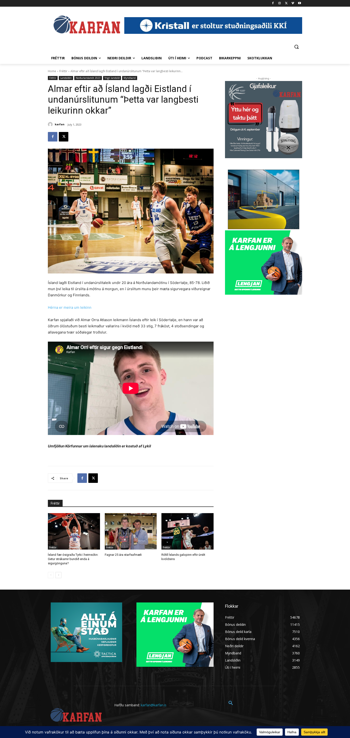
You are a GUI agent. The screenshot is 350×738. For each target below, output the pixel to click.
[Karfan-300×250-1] (263, 262)
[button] (296, 46)
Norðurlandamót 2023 (88, 78)
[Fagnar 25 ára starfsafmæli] (131, 531)
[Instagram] (279, 3)
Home (52, 71)
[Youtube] (299, 3)
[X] (286, 3)
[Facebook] (273, 3)
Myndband (130, 78)
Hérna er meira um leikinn (69, 307)
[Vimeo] (292, 3)
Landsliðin (66, 78)
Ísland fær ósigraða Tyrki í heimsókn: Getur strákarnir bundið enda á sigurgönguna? (73, 559)
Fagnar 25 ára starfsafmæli (123, 554)
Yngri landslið (112, 78)
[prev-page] (51, 575)
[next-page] (58, 575)
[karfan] (51, 124)
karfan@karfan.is (153, 705)
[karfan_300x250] (86, 632)
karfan (60, 124)
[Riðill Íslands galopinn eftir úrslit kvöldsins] (187, 531)
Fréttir (63, 71)
